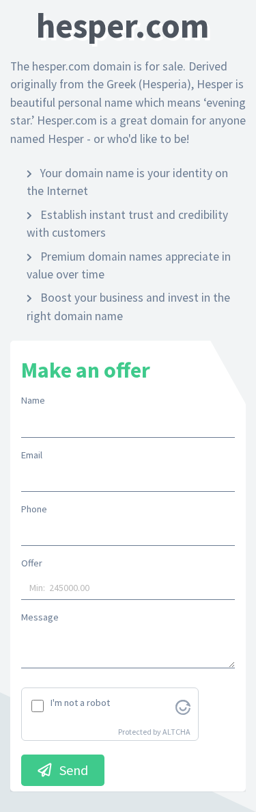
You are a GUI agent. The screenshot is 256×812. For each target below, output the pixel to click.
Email (31, 455)
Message (40, 617)
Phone (34, 509)
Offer (31, 563)
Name (33, 400)
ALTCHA (176, 731)
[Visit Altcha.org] (182, 706)
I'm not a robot (80, 702)
